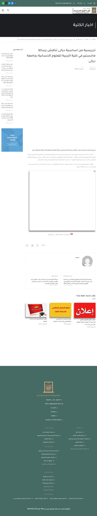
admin (77, 257)
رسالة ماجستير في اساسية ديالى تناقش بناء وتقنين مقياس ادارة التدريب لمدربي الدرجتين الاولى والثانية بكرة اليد (44, 281)
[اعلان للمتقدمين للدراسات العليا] (36, 310)
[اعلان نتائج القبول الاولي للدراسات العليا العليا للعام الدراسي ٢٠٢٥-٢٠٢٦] (85, 310)
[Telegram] (12, 3)
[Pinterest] (27, 245)
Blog (87, 39)
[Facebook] (37, 245)
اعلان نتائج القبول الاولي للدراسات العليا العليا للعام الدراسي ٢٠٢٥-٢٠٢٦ (86, 322)
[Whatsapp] (3, 3)
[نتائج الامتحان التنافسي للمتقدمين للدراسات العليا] (60, 310)
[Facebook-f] (15, 3)
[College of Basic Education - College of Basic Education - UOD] (85, 10)
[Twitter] (9, 3)
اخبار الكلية (79, 39)
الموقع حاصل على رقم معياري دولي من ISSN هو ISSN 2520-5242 (48, 509)
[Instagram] (6, 3)
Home (94, 39)
